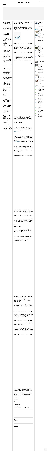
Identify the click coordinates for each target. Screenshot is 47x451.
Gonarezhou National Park (18, 38)
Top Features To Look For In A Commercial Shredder (41, 61)
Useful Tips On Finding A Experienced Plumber (41, 80)
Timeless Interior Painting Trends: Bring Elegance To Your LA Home (7, 51)
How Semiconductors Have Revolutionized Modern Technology (7, 78)
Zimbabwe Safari (15, 399)
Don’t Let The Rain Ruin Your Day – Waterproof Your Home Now (7, 106)
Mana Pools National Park (17, 36)
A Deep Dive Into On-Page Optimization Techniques (41, 92)
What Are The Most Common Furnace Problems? (40, 100)
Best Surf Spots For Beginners (40, 59)
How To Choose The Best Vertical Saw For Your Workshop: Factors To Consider (7, 115)
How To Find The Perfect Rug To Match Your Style (41, 57)
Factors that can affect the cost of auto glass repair (41, 66)
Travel (17, 397)
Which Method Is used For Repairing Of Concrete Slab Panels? (41, 78)
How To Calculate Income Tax (7, 88)
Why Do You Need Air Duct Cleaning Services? (41, 103)
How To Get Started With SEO (41, 97)
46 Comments (4, 40)
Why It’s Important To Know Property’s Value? (40, 95)
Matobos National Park (17, 37)
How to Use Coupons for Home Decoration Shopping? (41, 111)
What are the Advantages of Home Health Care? (41, 113)
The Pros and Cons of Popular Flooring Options (7, 97)
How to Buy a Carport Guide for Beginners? (40, 116)
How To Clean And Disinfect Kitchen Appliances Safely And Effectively (40, 84)
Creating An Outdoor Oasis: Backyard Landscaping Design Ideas (41, 72)
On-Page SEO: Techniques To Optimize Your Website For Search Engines (41, 87)
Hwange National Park (17, 35)
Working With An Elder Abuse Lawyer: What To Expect (40, 69)
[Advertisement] (23, 14)
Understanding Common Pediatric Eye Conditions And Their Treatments (41, 90)
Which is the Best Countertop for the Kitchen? (40, 108)
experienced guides (16, 131)
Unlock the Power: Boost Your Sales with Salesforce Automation (7, 43)
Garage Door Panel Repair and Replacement (41, 64)
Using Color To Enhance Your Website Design (7, 68)
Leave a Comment (4, 66)
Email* (14, 419)
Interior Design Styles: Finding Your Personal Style (40, 75)
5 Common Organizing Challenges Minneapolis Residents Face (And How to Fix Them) (7, 23)
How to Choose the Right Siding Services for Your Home (7, 60)
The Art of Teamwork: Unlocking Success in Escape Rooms (6, 34)
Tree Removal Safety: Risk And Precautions (7, 124)
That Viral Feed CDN (23, 2)
